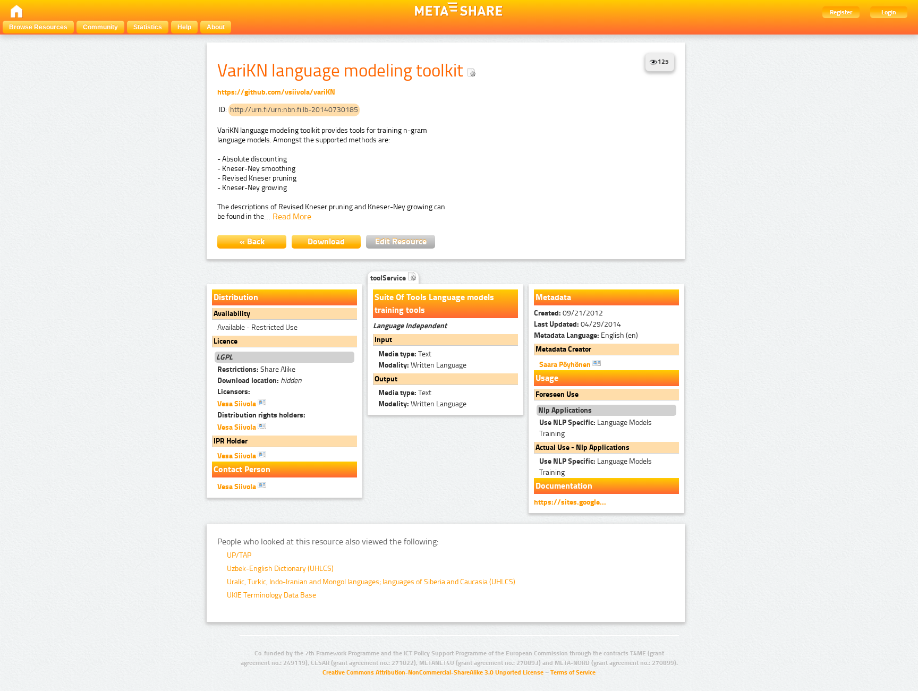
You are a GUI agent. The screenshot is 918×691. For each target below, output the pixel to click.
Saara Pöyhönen (565, 364)
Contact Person (242, 469)
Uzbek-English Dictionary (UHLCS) (280, 568)
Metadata (553, 297)
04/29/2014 (577, 324)
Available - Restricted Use (257, 327)
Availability (232, 313)
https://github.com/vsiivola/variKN (276, 92)
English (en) (586, 335)
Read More (292, 216)
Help (184, 27)
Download (326, 241)
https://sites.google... (570, 502)
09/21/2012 (568, 313)
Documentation (564, 486)
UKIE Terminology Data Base (271, 595)
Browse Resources (38, 27)
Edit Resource (401, 241)
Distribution (236, 297)
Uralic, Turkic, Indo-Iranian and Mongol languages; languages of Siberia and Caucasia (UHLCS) (371, 581)
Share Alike (256, 369)
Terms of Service (573, 672)
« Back (252, 241)
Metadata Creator (563, 349)
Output (386, 378)
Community (100, 27)
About (216, 27)
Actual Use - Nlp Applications (583, 447)
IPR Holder (231, 441)
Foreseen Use (557, 394)
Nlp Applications (565, 410)
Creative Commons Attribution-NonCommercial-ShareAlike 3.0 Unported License (432, 672)
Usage (547, 378)
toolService (388, 278)
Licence (225, 341)
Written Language (422, 365)
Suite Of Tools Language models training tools (434, 303)
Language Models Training (595, 428)
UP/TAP (239, 555)
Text (404, 354)
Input (383, 339)
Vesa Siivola (237, 403)
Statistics (147, 27)
